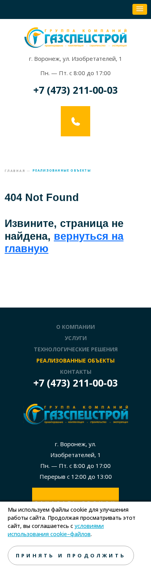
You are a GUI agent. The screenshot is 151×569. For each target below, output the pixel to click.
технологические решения (76, 349)
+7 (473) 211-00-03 (75, 89)
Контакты (75, 371)
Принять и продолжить (71, 555)
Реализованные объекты (75, 360)
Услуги (76, 338)
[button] (139, 9)
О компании (75, 326)
